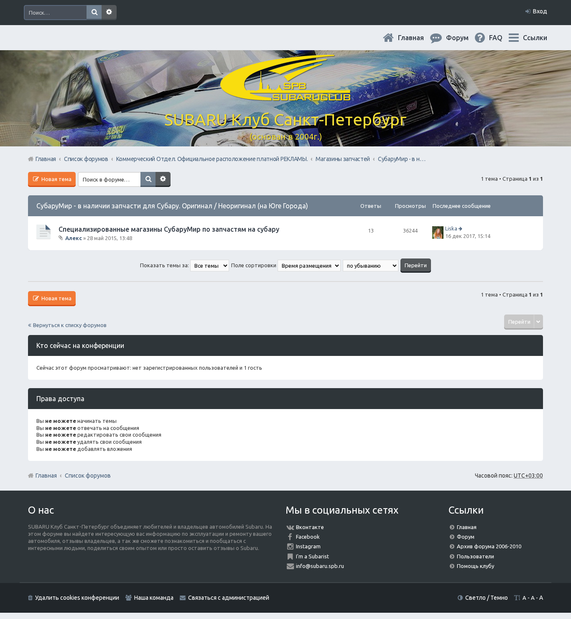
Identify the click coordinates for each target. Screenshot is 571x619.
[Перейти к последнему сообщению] (461, 228)
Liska (451, 228)
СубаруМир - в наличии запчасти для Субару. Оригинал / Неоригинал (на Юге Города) (172, 206)
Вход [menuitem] (540, 11)
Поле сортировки (254, 265)
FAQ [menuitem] (502, 37)
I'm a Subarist (312, 556)
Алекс (73, 238)
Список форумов (88, 475)
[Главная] (285, 96)
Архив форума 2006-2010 (489, 546)
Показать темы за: (165, 265)
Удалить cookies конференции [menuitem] (77, 597)
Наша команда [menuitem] (153, 597)
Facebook (308, 537)
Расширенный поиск (109, 12)
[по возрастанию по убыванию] (371, 265)
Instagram (308, 546)
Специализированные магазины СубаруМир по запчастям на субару (169, 229)
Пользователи (475, 556)
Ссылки (535, 37)
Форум (465, 537)
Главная (418, 37)
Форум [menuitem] (464, 37)
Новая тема (55, 179)
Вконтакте (310, 527)
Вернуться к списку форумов (70, 325)
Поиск (94, 12)
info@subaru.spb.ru (320, 566)
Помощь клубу (475, 566)
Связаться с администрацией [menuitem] (228, 597)
